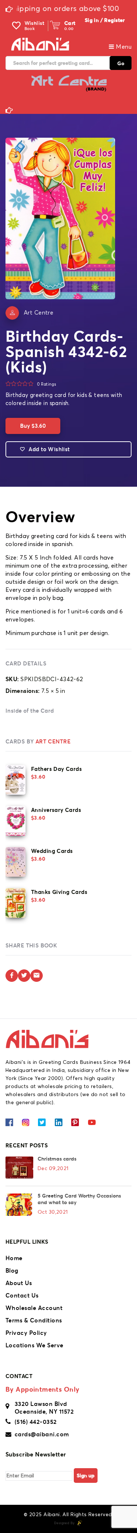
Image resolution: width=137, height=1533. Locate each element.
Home (14, 1258)
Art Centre (38, 313)
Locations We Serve (34, 1345)
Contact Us (22, 1295)
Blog (12, 1270)
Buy (33, 425)
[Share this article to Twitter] (24, 975)
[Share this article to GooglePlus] (36, 975)
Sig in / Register (105, 20)
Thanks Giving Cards (59, 891)
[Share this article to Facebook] (11, 975)
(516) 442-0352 (36, 1421)
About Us (18, 1283)
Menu (123, 47)
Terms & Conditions (33, 1320)
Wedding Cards (52, 850)
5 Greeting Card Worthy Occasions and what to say (79, 1199)
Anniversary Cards (56, 809)
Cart (70, 23)
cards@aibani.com (42, 1434)
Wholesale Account (33, 1307)
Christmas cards (57, 1158)
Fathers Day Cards (56, 768)
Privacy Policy (26, 1332)
